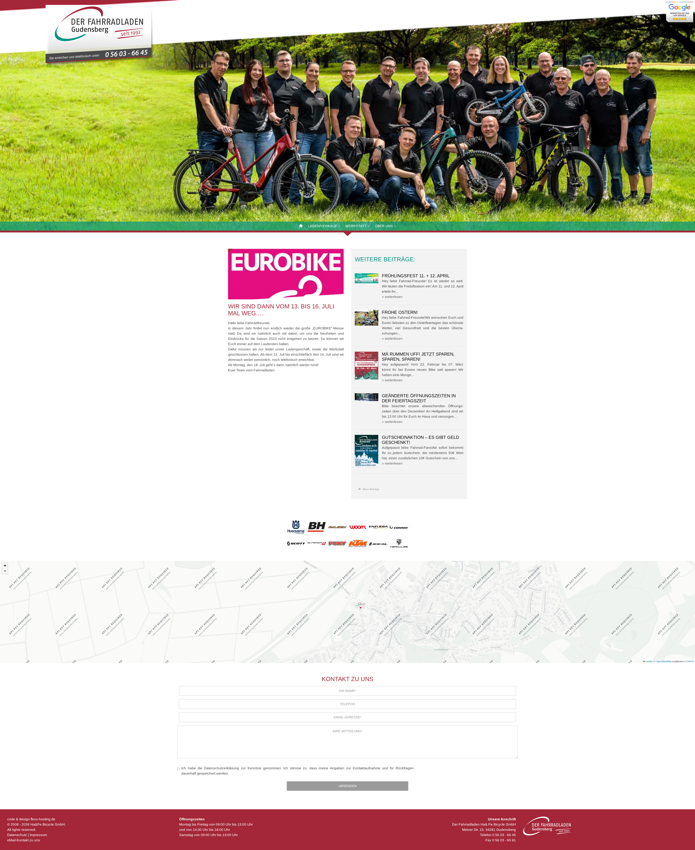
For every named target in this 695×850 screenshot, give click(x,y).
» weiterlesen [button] (392, 297)
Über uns (384, 226)
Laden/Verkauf (323, 226)
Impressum (38, 835)
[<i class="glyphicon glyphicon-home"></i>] (301, 226)
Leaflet (648, 661)
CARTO (690, 661)
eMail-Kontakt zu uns (23, 840)
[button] (360, 605)
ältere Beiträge (370, 489)
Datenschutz (17, 835)
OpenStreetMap (664, 661)
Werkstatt (356, 226)
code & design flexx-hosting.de (31, 819)
